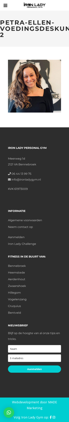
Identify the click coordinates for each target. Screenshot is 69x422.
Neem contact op (20, 227)
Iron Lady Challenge (22, 244)
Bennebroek (17, 266)
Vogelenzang (17, 299)
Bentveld (14, 312)
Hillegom (14, 292)
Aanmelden (16, 237)
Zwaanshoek (17, 286)
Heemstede (16, 272)
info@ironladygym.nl (26, 179)
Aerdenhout (16, 279)
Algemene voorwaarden (25, 220)
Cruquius (14, 306)
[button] (9, 412)
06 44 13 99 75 (21, 173)
